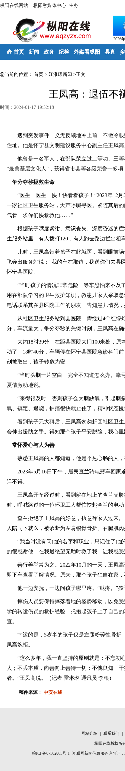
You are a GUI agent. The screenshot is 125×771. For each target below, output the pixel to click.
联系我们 (111, 733)
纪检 (64, 52)
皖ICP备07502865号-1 (51, 753)
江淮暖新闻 (60, 74)
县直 (110, 52)
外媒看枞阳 (87, 52)
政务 (49, 52)
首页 (19, 52)
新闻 (34, 52)
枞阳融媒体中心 (50, 5)
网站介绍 (89, 733)
